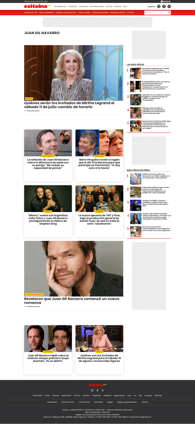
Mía (140, 395)
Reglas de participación (127, 402)
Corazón (72, 6)
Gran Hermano (46, 12)
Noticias (55, 395)
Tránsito (144, 402)
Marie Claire (66, 395)
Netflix (109, 6)
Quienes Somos (67, 402)
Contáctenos (84, 402)
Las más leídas (135, 64)
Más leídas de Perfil (138, 170)
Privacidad (98, 402)
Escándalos (60, 6)
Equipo (110, 402)
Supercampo (119, 395)
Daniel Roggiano (100, 12)
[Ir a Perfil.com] (166, 2)
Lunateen (148, 395)
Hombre (86, 395)
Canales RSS (52, 402)
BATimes (158, 395)
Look (129, 395)
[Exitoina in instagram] (158, 6)
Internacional (97, 6)
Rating (130, 12)
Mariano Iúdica (117, 12)
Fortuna (77, 395)
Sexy (125, 6)
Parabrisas (96, 395)
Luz (135, 395)
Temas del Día (30, 12)
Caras (47, 395)
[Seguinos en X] (169, 6)
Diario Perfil (37, 395)
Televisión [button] (83, 6)
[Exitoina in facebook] (164, 6)
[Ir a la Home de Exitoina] (38, 6)
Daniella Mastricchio (65, 12)
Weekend (107, 395)
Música (117, 6)
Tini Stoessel (84, 12)
